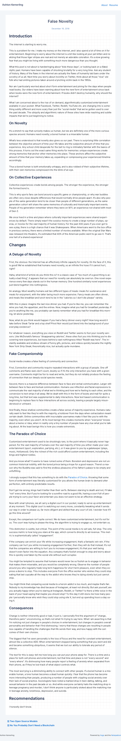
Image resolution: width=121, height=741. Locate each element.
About (104, 5)
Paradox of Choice (77, 477)
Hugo (102, 735)
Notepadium (116, 735)
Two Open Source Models (23, 721)
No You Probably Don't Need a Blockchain (32, 725)
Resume (113, 5)
